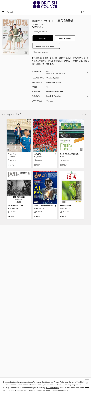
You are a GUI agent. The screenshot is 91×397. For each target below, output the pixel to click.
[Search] (3, 12)
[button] (43, 38)
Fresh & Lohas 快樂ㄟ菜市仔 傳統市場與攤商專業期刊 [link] (70, 154)
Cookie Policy (62, 390)
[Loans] (83, 12)
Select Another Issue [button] (45, 46)
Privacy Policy (59, 382)
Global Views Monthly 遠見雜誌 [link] (44, 206)
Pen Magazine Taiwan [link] (16, 206)
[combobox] (41, 12)
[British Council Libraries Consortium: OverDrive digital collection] (45, 4)
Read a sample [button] (65, 38)
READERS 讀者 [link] (65, 206)
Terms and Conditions (41, 382)
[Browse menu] (87, 12)
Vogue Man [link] (12, 154)
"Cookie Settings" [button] (52, 388)
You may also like (11, 114)
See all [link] (85, 115)
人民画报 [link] (37, 154)
